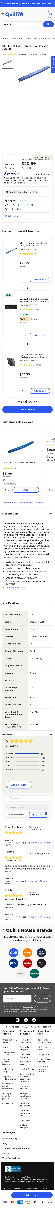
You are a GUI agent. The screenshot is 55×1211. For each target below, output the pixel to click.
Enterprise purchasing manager (25, 1096)
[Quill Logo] (14, 14)
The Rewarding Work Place (16, 1148)
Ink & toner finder (42, 1048)
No (32, 843)
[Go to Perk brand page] (14, 964)
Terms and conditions (28, 1007)
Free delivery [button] (10, 484)
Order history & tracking (9, 1041)
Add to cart (32, 1195)
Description (10, 502)
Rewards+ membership (26, 1041)
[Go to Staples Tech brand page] (41, 964)
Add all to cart (27, 409)
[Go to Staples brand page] (27, 964)
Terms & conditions (12, 1188)
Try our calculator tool (36, 180)
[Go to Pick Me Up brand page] (41, 953)
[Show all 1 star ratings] (27, 769)
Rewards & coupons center (42, 1069)
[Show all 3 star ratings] (27, 761)
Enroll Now (28, 168)
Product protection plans (25, 1113)
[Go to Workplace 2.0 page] (35, 974)
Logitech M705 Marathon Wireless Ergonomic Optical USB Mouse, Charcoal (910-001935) (33, 355)
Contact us (7, 1103)
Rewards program (24, 1048)
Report (46, 843)
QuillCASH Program (25, 1055)
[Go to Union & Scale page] (21, 974)
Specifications (25, 502)
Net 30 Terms (27, 1069)
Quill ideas (25, 1120)
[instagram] (17, 1020)
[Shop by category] (3, 14)
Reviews (39, 502)
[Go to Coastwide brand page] (27, 953)
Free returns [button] (14, 209)
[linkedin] (25, 1020)
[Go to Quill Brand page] (14, 953)
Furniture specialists (25, 1104)
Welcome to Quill (10, 1138)
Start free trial (42, 174)
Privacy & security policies (6, 1096)
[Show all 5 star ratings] (27, 753)
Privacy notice (31, 1188)
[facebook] (34, 1020)
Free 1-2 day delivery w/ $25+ (23, 192)
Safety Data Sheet (16, 587)
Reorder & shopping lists (44, 1041)
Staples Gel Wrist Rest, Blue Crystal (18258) (34, 244)
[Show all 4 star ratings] (28, 757)
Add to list (13, 216)
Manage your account (8, 1053)
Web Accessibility (11, 1158)
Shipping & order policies (9, 1077)
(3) (42, 754)
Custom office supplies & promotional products (27, 1077)
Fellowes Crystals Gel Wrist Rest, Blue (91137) (20, 463)
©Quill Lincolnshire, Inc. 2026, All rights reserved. (24, 1179)
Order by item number (44, 1060)
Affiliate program (24, 1126)
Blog (4, 1143)
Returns (6, 1047)
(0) (43, 757)
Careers (6, 1153)
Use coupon (42, 998)
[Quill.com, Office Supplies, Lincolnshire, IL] (13, 1170)
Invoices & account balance (7, 1061)
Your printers (43, 1054)
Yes (21, 843)
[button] (53, 3)
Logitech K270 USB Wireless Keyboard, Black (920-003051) (34, 300)
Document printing (25, 1087)
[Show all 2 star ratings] (27, 765)
